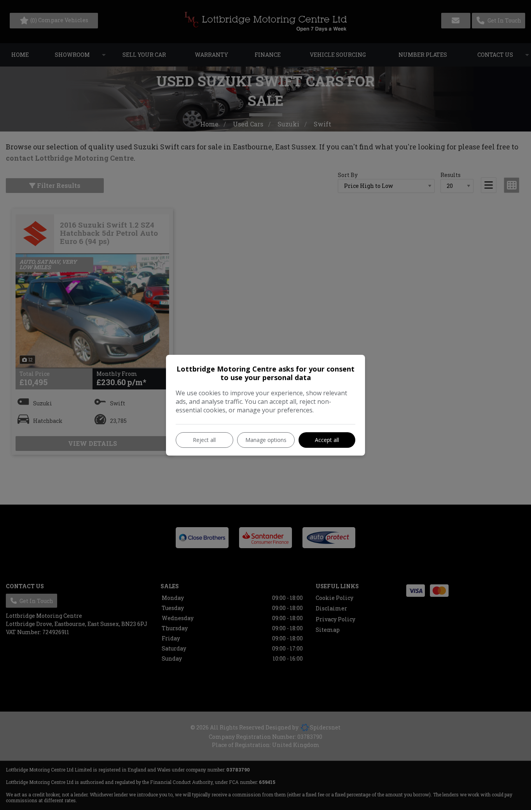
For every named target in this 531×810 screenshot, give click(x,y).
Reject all (204, 440)
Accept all (327, 440)
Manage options (265, 440)
